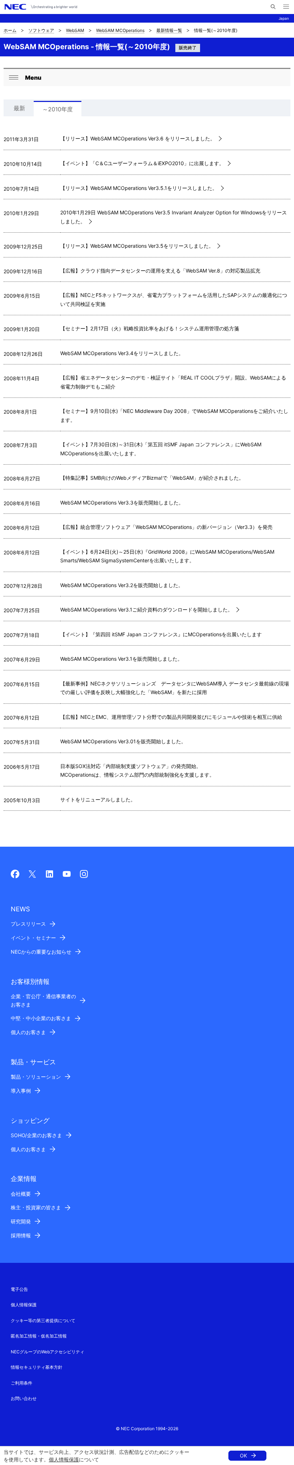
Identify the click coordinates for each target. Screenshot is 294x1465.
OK (243, 1455)
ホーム (10, 30)
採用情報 (21, 1235)
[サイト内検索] (273, 7)
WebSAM (75, 30)
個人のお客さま (28, 1032)
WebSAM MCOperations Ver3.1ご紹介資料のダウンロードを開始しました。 (146, 609)
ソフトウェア (41, 30)
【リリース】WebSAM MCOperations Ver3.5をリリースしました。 (137, 246)
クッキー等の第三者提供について (43, 1320)
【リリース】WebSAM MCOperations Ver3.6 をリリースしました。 (137, 138)
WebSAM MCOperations (120, 30)
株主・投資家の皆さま (36, 1207)
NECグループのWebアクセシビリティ (47, 1351)
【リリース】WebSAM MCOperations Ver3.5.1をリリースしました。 (138, 188)
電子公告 (19, 1289)
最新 (19, 108)
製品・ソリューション (36, 1077)
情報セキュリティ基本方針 (36, 1367)
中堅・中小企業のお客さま (41, 1018)
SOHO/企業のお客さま (36, 1135)
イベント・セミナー (33, 938)
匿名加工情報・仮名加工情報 (39, 1336)
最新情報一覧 (169, 30)
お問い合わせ (24, 1398)
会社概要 (21, 1194)
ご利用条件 (21, 1383)
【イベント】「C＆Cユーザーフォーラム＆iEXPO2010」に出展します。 (142, 163)
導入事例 (21, 1091)
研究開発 (21, 1221)
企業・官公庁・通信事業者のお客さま (43, 1000)
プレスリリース (28, 924)
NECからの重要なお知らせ (41, 952)
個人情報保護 (64, 1459)
